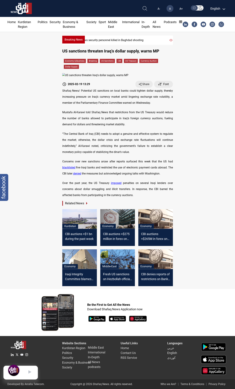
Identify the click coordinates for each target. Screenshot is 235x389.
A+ (181, 8)
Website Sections (74, 343)
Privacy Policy (217, 384)
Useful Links (129, 343)
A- (159, 8)
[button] (170, 40)
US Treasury (130, 61)
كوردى (171, 357)
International (131, 22)
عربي (170, 348)
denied (77, 173)
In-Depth (94, 357)
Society (91, 22)
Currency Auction (149, 61)
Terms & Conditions (192, 384)
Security (55, 22)
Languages (175, 343)
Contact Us (128, 353)
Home (11, 22)
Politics (42, 22)
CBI (119, 61)
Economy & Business (74, 61)
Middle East (96, 347)
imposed (116, 183)
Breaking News (74, 39)
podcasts (170, 22)
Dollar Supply (71, 67)
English (172, 353)
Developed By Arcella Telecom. (26, 384)
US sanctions (107, 61)
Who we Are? (168, 384)
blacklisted (68, 167)
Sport (102, 22)
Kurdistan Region (73, 348)
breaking (93, 61)
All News (94, 362)
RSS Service (129, 357)
